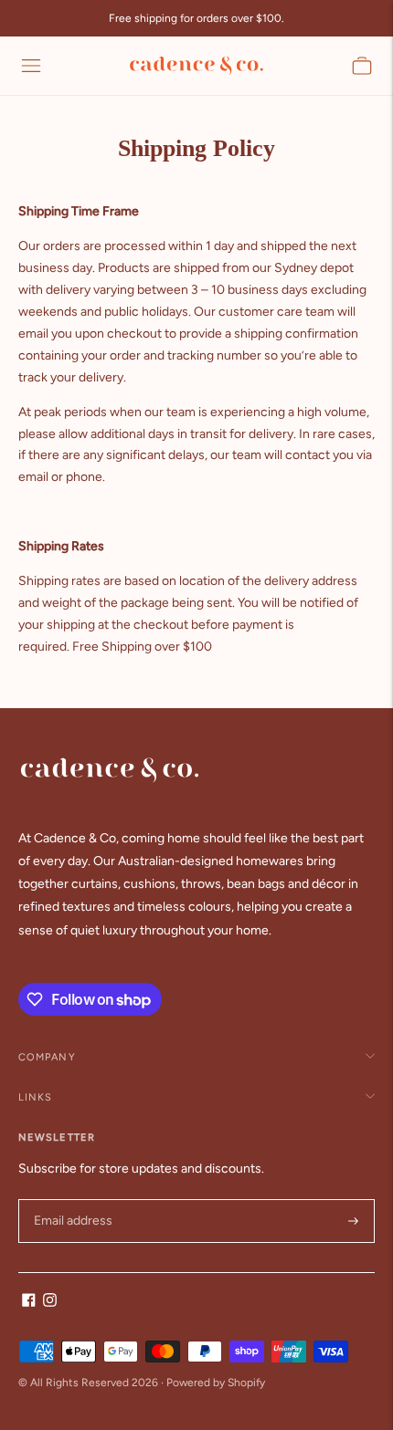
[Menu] (31, 66)
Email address (71, 1199)
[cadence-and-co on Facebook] (29, 1302)
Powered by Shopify (215, 1382)
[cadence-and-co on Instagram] (50, 1302)
